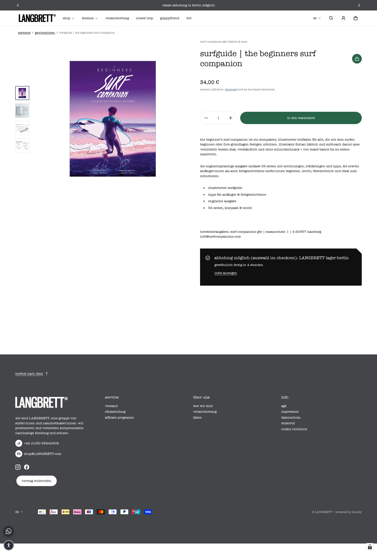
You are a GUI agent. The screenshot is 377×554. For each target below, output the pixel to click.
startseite (24, 32)
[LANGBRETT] (37, 18)
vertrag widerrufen (36, 481)
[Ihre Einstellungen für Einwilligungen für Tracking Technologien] (370, 547)
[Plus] (230, 118)
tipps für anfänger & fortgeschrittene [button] (237, 195)
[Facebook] (26, 466)
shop (66, 18)
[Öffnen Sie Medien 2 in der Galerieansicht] (22, 110)
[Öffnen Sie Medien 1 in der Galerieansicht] (22, 93)
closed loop (144, 18)
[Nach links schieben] (17, 5)
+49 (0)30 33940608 (41, 443)
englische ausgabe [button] (222, 201)
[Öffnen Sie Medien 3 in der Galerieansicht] (22, 128)
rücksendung (115, 412)
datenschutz (291, 417)
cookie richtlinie (294, 429)
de (315, 18)
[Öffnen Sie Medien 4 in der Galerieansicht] (22, 145)
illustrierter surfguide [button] (225, 188)
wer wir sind (203, 406)
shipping (230, 89)
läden (197, 417)
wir (189, 18)
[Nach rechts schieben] (359, 5)
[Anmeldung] (343, 18)
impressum (290, 412)
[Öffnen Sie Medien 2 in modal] (112, 119)
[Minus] (206, 118)
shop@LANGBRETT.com (42, 454)
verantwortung (117, 18)
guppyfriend (169, 18)
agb (283, 406)
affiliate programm (119, 417)
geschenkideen (45, 32)
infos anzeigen (225, 273)
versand (111, 406)
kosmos (88, 18)
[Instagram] (18, 466)
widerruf (288, 423)
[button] (331, 18)
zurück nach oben (29, 374)
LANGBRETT (323, 512)
